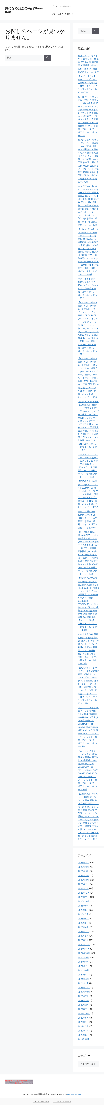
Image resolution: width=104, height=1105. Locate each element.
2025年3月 (83, 931)
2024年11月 (84, 949)
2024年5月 (83, 974)
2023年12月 (84, 987)
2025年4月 (83, 927)
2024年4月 (83, 979)
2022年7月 (83, 1022)
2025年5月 (83, 923)
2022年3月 (83, 1035)
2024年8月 (83, 961)
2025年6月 (83, 918)
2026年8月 (83, 862)
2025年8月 (83, 910)
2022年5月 (83, 1026)
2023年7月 (83, 996)
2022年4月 (83, 1030)
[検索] (47, 58)
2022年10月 (84, 1013)
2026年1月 (83, 888)
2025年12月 (84, 893)
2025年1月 (83, 940)
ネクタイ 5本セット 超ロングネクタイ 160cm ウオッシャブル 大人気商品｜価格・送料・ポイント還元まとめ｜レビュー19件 (88, 288)
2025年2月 (83, 936)
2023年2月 (83, 1005)
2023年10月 (84, 992)
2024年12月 (84, 944)
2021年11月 (83, 1039)
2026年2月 (83, 884)
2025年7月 (83, 914)
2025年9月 (83, 905)
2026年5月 (83, 871)
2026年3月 (83, 880)
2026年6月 (83, 867)
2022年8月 (83, 1018)
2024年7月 (83, 966)
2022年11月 (83, 1009)
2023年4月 (83, 1000)
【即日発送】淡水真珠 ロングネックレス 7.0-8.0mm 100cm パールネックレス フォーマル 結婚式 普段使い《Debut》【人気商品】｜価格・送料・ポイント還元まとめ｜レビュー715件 (88, 494)
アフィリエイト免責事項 (62, 14)
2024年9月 (83, 957)
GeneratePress (74, 1094)
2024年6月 (83, 970)
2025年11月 (83, 897)
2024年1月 (83, 983)
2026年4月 (83, 875)
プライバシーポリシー (61, 6)
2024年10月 (84, 953)
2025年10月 (84, 901)
